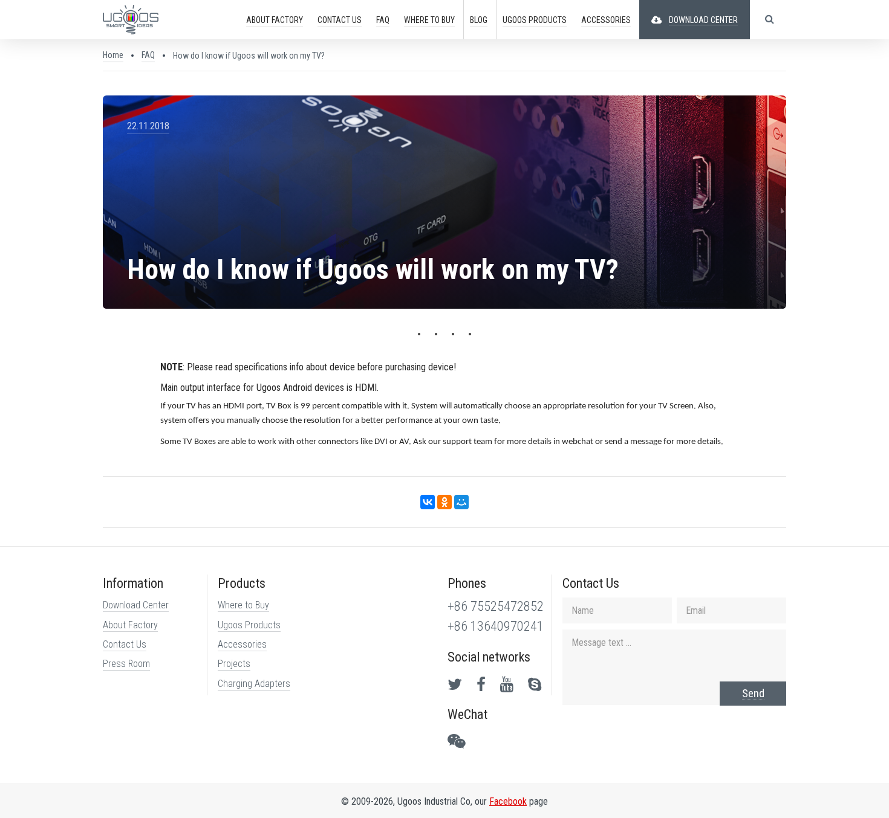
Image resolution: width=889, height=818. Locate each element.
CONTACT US (340, 20)
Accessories (242, 644)
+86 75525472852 (496, 606)
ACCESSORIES (606, 20)
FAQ (382, 20)
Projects (234, 663)
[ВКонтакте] (427, 502)
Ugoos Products (249, 625)
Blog (478, 20)
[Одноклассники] (444, 502)
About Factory (130, 625)
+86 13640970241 (496, 626)
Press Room (126, 663)
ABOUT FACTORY (274, 20)
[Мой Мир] (461, 502)
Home (113, 55)
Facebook (508, 801)
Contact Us (124, 644)
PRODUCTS (535, 20)
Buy (429, 20)
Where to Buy (243, 605)
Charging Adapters (254, 683)
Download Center (136, 605)
